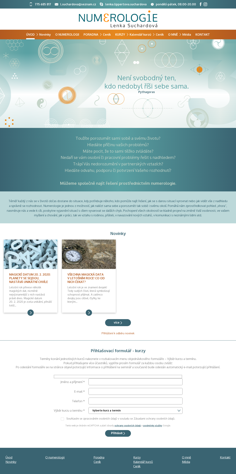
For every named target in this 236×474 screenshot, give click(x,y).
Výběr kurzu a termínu (69, 410)
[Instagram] (205, 4)
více (116, 322)
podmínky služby (152, 425)
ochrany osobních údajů (127, 425)
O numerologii (67, 34)
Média (186, 34)
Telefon (78, 401)
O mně (173, 34)
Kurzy (120, 34)
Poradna (91, 34)
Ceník (107, 34)
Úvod (30, 34)
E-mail (79, 391)
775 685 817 (42, 4)
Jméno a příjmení (72, 382)
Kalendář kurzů (140, 34)
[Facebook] (201, 4)
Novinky (45, 34)
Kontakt (202, 34)
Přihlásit (116, 433)
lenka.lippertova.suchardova (126, 4)
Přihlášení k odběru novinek (118, 333)
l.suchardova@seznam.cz (78, 4)
